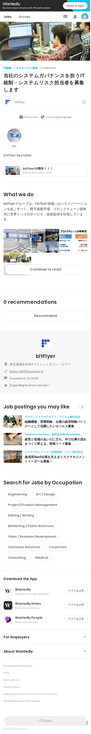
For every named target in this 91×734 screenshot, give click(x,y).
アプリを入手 (76, 591)
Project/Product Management (32, 505)
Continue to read (45, 269)
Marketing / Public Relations (31, 526)
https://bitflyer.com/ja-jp (27, 371)
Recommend (45, 315)
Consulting (17, 557)
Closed (45, 720)
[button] (47, 579)
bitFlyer (45, 356)
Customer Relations (24, 547)
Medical (41, 557)
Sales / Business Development (32, 536)
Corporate (58, 547)
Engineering (17, 494)
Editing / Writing (21, 515)
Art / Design (45, 494)
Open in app (75, 5)
